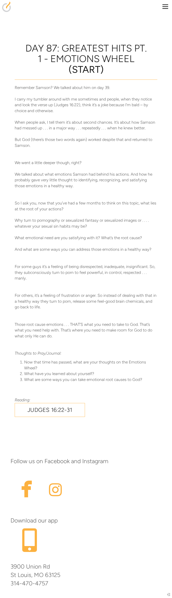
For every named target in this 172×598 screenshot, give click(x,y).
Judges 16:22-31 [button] (49, 409)
